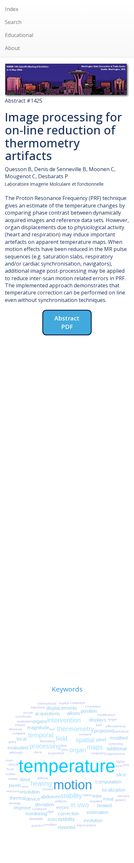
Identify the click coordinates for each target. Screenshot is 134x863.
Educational (19, 35)
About (12, 48)
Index (11, 9)
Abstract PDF (66, 322)
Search (13, 22)
